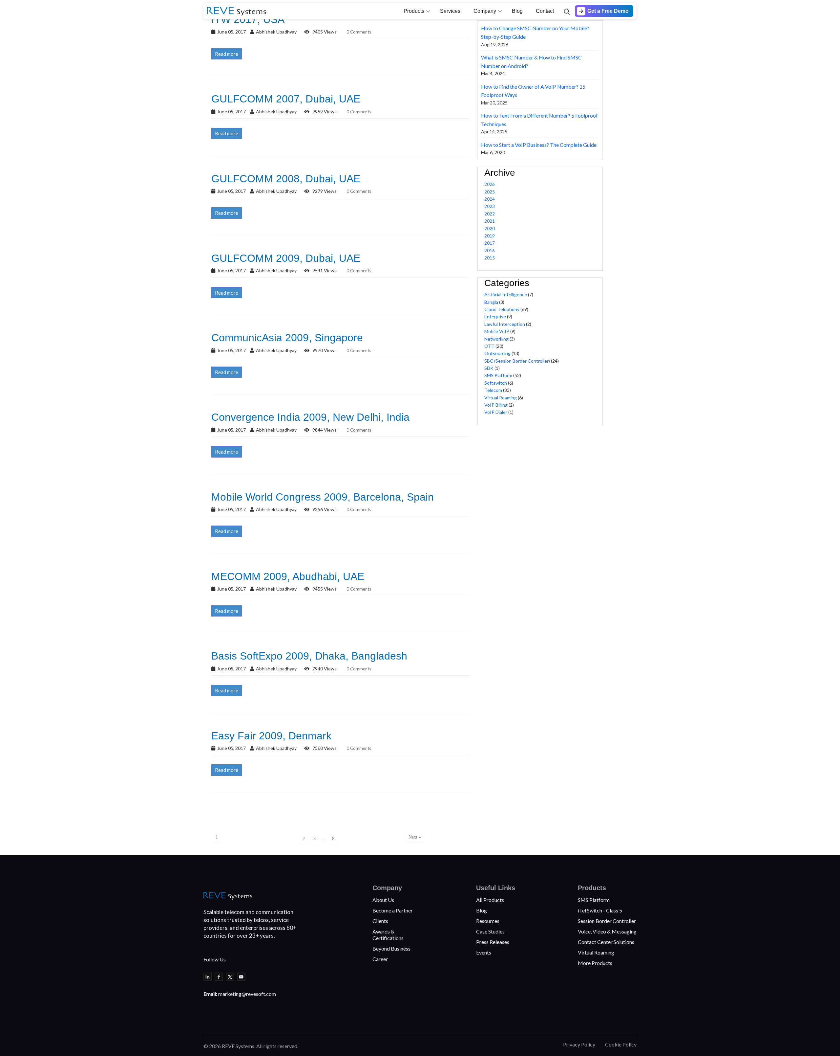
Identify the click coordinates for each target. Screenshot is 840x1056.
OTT (489, 346)
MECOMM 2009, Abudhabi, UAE (287, 576)
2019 (489, 235)
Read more (226, 54)
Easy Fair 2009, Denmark (271, 736)
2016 (489, 250)
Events (483, 952)
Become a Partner (392, 910)
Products (414, 11)
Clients (380, 921)
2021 (489, 221)
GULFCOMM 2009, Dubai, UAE (285, 258)
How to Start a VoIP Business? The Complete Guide (539, 145)
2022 (489, 213)
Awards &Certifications (388, 934)
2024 (489, 199)
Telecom (493, 390)
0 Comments (358, 31)
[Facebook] (219, 977)
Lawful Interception (504, 324)
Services (450, 11)
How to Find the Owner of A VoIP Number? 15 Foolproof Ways (533, 90)
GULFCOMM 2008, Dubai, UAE (285, 179)
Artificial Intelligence (505, 294)
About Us (383, 900)
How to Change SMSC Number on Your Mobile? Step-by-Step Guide (535, 32)
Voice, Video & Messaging (607, 931)
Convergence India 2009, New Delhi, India (310, 417)
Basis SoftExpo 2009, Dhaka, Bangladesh (309, 656)
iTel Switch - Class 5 (600, 910)
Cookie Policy (621, 1044)
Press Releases (492, 942)
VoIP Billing (496, 405)
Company (484, 11)
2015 (489, 257)
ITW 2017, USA (247, 19)
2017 (489, 243)
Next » (415, 837)
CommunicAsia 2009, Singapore (287, 338)
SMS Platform (498, 375)
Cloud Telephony (501, 309)
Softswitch (495, 383)
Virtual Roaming (500, 397)
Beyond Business (391, 948)
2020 (489, 228)
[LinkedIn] (207, 977)
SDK (489, 368)
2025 (489, 191)
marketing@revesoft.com (247, 994)
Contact (545, 11)
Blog (517, 11)
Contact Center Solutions (606, 942)
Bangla (491, 302)
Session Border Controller (607, 921)
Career (380, 959)
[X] (230, 977)
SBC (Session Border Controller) (517, 361)
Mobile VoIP (496, 331)
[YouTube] (241, 977)
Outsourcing (497, 353)
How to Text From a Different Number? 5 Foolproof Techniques (539, 119)
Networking (496, 339)
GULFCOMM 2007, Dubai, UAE (285, 99)
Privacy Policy (579, 1044)
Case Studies (490, 931)
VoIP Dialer (495, 412)
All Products (490, 900)
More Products (595, 963)
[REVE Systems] (227, 896)
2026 (489, 184)
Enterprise (495, 316)
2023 (489, 206)
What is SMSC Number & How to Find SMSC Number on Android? (531, 61)
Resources (487, 921)
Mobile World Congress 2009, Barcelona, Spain (322, 497)
